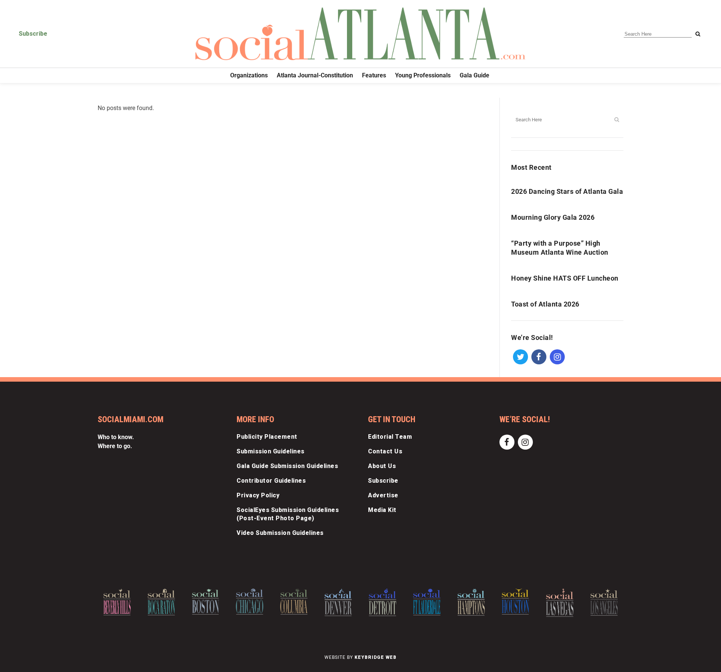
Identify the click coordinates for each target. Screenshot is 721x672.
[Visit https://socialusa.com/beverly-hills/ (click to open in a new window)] (117, 602)
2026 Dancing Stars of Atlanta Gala (567, 191)
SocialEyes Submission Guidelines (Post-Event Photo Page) (288, 514)
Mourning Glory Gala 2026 (552, 217)
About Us (382, 466)
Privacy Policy (258, 495)
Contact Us (385, 451)
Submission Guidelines (271, 451)
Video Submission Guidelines (280, 532)
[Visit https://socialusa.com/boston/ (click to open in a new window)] (205, 602)
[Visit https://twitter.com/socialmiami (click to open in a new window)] (520, 356)
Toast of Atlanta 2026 (545, 304)
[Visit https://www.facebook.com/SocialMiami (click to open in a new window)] (538, 356)
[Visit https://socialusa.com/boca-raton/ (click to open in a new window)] (161, 602)
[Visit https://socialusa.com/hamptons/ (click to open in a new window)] (471, 602)
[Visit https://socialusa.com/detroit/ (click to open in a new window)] (382, 602)
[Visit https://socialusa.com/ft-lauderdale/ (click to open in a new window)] (426, 602)
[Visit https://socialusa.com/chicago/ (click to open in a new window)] (250, 601)
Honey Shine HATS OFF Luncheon (564, 278)
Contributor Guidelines (271, 480)
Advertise (383, 495)
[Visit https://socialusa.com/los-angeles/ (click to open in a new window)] (604, 602)
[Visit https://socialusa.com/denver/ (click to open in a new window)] (338, 602)
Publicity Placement (267, 436)
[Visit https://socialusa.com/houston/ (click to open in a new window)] (515, 602)
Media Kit (382, 509)
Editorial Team (390, 436)
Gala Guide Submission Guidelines (287, 466)
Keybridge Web (375, 657)
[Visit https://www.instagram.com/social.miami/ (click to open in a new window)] (557, 356)
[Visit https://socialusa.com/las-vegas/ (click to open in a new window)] (559, 603)
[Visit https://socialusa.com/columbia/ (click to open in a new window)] (294, 602)
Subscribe (33, 33)
